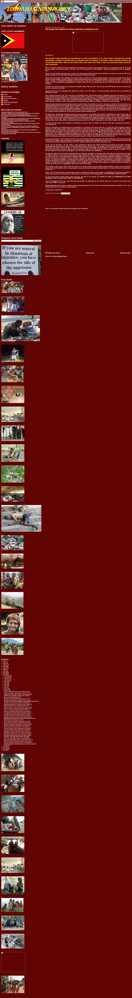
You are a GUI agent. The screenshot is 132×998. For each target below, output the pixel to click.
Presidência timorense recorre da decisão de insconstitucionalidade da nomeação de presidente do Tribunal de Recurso (20, 119)
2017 (4, 671)
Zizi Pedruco (6, 104)
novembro (7, 677)
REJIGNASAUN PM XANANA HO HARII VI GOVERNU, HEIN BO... (20, 718)
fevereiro (6, 690)
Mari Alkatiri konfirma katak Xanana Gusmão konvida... (18, 735)
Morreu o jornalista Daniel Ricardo (12, 697)
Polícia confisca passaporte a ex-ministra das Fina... (17, 691)
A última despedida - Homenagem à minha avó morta (17, 693)
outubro (6, 678)
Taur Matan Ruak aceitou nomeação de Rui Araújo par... (18, 704)
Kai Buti (5, 94)
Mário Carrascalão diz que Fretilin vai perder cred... (17, 705)
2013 (4, 748)
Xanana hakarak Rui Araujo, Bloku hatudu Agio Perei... (18, 729)
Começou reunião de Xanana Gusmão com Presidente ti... (18, 742)
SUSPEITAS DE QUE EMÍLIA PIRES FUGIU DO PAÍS (16, 695)
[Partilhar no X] (66, 193)
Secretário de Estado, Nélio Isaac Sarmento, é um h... (17, 698)
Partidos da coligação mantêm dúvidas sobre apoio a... (18, 711)
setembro (6, 680)
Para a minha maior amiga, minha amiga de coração (17, 721)
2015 (4, 674)
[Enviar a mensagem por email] (62, 193)
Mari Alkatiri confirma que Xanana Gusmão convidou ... (18, 734)
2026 (4, 661)
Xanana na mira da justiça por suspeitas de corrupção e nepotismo (19, 126)
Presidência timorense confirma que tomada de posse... (18, 717)
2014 (4, 746)
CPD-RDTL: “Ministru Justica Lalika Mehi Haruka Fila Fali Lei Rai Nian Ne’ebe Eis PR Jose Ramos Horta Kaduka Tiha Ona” (20, 114)
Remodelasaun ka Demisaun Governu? (14, 719)
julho (5, 682)
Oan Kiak (5, 100)
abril (5, 687)
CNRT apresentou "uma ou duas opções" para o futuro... (18, 707)
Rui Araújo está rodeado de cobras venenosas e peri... (17, 700)
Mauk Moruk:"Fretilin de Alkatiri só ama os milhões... (17, 731)
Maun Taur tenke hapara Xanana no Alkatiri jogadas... (17, 738)
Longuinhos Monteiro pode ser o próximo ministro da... (18, 732)
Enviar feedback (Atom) (60, 256)
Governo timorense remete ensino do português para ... (18, 708)
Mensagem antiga (125, 253)
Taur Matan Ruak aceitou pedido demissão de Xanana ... (18, 712)
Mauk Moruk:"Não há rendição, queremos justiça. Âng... (18, 741)
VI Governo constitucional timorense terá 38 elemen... (17, 702)
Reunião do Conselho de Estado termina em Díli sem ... (18, 715)
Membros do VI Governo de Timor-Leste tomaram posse (18, 694)
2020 (4, 669)
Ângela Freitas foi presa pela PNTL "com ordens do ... (17, 727)
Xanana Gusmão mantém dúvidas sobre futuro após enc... (19, 739)
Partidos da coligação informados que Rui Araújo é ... (17, 725)
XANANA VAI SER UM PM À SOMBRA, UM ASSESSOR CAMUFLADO (21, 701)
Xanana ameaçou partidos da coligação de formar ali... (17, 722)
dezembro (7, 675)
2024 (4, 665)
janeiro (6, 745)
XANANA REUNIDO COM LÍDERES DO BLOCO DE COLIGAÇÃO (20, 744)
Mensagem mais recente (52, 253)
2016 (4, 672)
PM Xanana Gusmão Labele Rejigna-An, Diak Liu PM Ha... (18, 724)
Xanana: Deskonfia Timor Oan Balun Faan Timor (14, 112)
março (6, 688)
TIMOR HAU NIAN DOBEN (37, 9)
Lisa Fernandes (7, 96)
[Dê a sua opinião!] (64, 193)
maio (5, 685)
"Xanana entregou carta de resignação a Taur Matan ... (17, 728)
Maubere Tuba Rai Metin (9, 98)
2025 (4, 663)
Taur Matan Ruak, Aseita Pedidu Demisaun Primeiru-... (17, 714)
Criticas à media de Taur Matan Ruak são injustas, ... (17, 709)
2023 (4, 666)
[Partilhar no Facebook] (67, 193)
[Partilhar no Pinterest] (69, 193)
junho (5, 684)
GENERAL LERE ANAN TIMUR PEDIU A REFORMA (16, 736)
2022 (4, 668)
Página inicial (90, 253)
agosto (6, 681)
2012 (4, 750)
